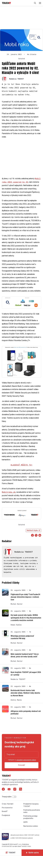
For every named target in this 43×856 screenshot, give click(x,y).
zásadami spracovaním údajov (26, 760)
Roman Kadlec (16, 625)
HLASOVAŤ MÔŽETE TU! (21, 465)
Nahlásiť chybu (32, 530)
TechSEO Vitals (26, 846)
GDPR (25, 822)
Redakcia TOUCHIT (16, 79)
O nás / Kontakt (7, 804)
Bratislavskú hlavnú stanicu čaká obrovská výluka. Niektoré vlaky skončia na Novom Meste (25, 693)
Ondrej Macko (16, 700)
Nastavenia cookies (30, 826)
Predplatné (6, 815)
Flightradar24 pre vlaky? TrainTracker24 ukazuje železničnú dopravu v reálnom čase (25, 597)
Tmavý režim (7, 797)
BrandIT (5, 811)
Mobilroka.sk (9, 492)
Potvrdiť (21, 765)
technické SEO (7, 846)
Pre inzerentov (7, 808)
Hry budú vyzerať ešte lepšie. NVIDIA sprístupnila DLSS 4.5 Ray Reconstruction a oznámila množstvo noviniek (26, 617)
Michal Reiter (17, 604)
